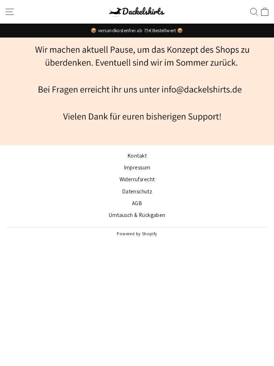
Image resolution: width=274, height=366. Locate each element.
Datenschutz (137, 191)
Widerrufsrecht (137, 179)
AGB (137, 203)
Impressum (137, 167)
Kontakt (137, 155)
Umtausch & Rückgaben (136, 214)
